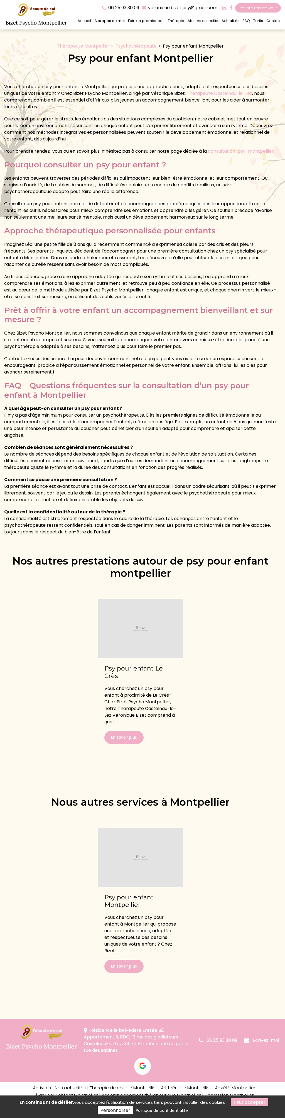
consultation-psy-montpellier (241, 151)
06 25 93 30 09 (221, 1040)
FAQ (246, 20)
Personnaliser (115, 1110)
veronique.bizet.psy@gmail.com (182, 7)
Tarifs (258, 20)
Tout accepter (250, 1102)
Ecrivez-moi (265, 1040)
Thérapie (176, 20)
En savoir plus (124, 737)
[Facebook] (231, 7)
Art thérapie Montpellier (186, 1088)
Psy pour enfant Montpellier (129, 901)
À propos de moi (109, 20)
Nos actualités (70, 1088)
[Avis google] (142, 1066)
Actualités (230, 20)
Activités (42, 1088)
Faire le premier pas (146, 20)
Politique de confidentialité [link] (162, 1110)
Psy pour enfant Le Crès (133, 672)
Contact (273, 20)
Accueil (84, 20)
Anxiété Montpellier (235, 1088)
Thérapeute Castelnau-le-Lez (219, 93)
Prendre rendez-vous (258, 8)
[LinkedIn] (224, 7)
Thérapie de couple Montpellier (123, 1088)
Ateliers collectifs (203, 20)
